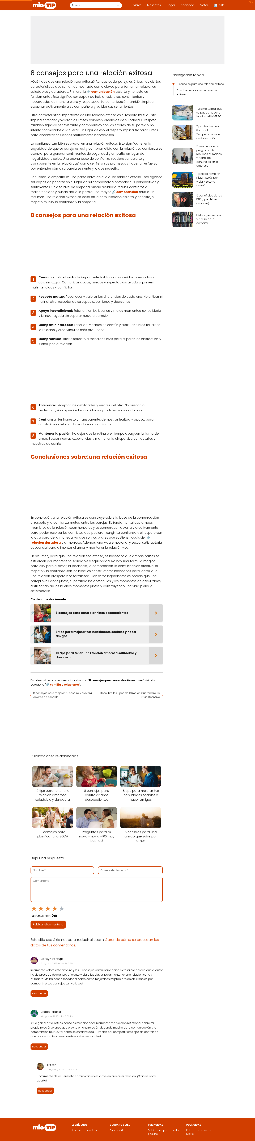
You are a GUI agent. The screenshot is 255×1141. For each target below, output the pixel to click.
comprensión (127, 192)
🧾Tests (219, 5)
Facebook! (116, 1130)
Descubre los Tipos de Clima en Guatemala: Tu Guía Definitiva (130, 695)
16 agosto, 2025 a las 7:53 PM (57, 1016)
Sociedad (187, 5)
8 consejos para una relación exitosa (200, 84)
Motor (204, 5)
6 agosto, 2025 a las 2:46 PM (57, 963)
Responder (39, 993)
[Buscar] (118, 5)
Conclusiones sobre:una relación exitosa (197, 92)
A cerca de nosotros (84, 1130)
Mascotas (154, 5)
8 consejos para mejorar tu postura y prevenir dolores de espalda (62, 695)
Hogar (171, 5)
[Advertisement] (127, 40)
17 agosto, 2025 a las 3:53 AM (63, 1069)
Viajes (137, 5)
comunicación (103, 91)
